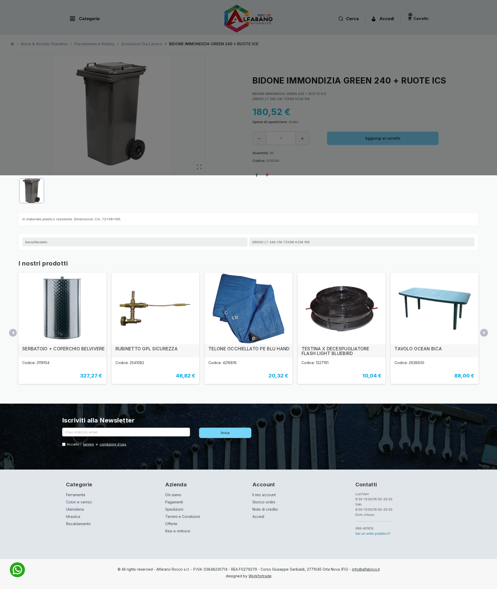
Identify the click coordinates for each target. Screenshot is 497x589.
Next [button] (484, 333)
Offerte (171, 524)
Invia (225, 433)
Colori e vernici (79, 502)
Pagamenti (174, 502)
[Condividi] (257, 175)
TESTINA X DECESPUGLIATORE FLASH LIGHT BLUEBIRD (335, 351)
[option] (62, 328)
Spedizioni (174, 509)
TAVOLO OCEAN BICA (418, 348)
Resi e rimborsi (177, 531)
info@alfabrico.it (366, 569)
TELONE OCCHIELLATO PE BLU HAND (248, 348)
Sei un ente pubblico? (373, 533)
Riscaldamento (78, 524)
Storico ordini (263, 502)
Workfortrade (260, 576)
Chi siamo (173, 495)
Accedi (258, 516)
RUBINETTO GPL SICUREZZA (146, 348)
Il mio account (264, 495)
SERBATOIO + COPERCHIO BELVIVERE (63, 348)
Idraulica (73, 516)
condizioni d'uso (113, 444)
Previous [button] (13, 333)
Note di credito (265, 509)
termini (88, 444)
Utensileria (75, 509)
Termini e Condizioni (182, 516)
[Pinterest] (268, 175)
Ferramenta (75, 495)
